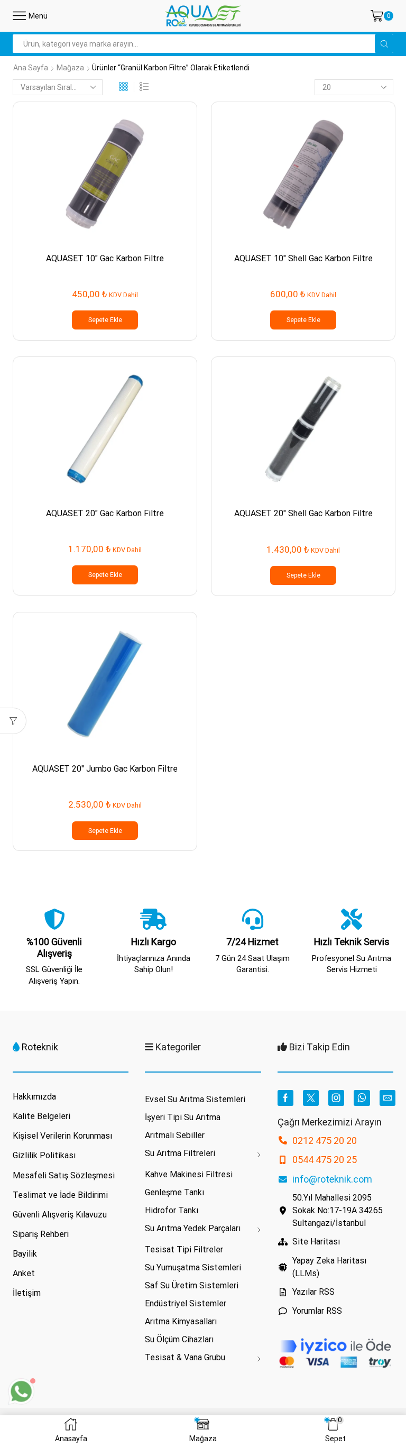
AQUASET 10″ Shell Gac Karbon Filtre (303, 258)
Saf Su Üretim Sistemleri (191, 1285)
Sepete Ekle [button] (105, 320)
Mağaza (70, 67)
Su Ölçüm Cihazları (179, 1339)
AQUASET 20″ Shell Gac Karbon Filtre (303, 513)
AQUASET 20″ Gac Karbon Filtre (105, 513)
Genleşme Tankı (174, 1192)
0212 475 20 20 (324, 1140)
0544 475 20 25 (324, 1159)
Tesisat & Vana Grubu (185, 1357)
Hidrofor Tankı (171, 1210)
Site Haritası (316, 1242)
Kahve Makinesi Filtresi (189, 1174)
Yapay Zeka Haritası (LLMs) (329, 1267)
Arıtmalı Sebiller (175, 1135)
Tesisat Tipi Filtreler (184, 1249)
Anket (24, 1273)
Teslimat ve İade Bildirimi (60, 1195)
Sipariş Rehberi (41, 1234)
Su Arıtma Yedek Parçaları (193, 1228)
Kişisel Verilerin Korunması (62, 1136)
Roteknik (40, 1046)
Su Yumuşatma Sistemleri (193, 1267)
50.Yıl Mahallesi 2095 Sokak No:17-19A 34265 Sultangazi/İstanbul (337, 1210)
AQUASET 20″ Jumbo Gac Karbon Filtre (105, 769)
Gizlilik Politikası (44, 1155)
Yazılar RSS (313, 1292)
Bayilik (25, 1254)
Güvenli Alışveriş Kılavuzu (60, 1215)
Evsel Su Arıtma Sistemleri (195, 1099)
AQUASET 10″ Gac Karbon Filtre (105, 258)
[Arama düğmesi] (384, 43)
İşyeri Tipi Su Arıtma (182, 1117)
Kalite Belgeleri (41, 1116)
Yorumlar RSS (317, 1311)
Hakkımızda (34, 1097)
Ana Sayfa (30, 67)
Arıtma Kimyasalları (181, 1321)
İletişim (27, 1293)
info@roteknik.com (332, 1179)
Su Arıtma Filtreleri (180, 1153)
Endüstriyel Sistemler (185, 1303)
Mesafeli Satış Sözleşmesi (64, 1175)
